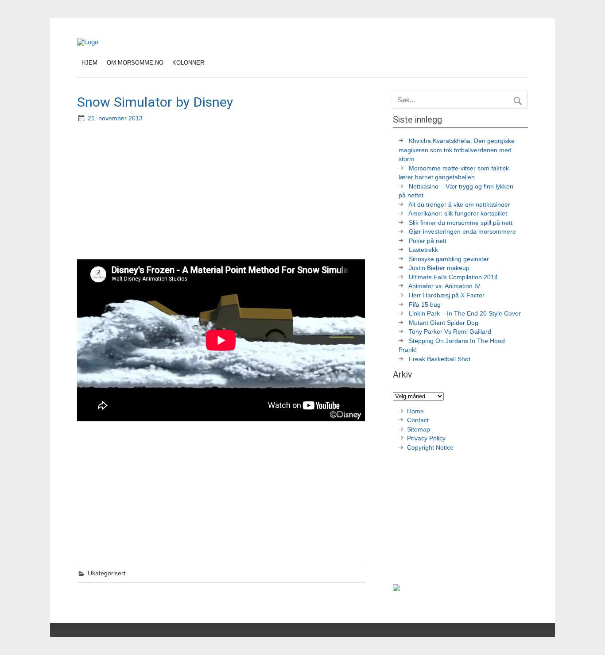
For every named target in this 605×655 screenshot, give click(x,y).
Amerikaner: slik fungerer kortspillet (457, 213)
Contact (418, 420)
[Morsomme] (87, 42)
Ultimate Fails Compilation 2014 (453, 277)
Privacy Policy (427, 438)
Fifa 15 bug (425, 304)
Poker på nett (427, 241)
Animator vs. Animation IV (444, 286)
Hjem (89, 62)
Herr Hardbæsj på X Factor (447, 295)
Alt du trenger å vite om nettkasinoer (459, 204)
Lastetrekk (423, 250)
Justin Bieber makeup (439, 268)
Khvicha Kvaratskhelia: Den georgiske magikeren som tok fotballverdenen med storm (457, 150)
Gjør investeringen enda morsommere (462, 231)
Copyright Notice (430, 447)
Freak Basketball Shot (439, 359)
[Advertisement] (222, 192)
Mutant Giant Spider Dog (443, 323)
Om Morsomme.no (135, 62)
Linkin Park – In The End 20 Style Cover (465, 313)
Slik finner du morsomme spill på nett (460, 223)
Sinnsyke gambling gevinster (449, 259)
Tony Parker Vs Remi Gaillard (450, 331)
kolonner (188, 62)
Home (415, 411)
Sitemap (418, 429)
